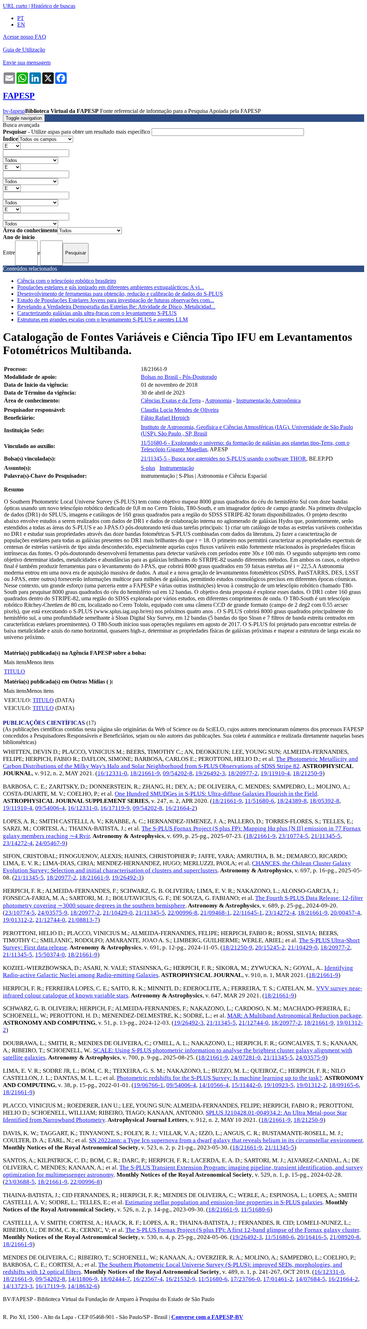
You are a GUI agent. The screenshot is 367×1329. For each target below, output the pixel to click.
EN (21, 25)
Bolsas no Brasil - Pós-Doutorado (179, 377)
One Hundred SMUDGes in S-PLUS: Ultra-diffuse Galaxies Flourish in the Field (216, 793)
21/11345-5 (325, 836)
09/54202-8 (177, 773)
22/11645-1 (247, 912)
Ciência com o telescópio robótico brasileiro (66, 281)
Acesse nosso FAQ (24, 37)
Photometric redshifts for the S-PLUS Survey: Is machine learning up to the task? (219, 1078)
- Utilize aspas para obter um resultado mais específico (77, 132)
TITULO (14, 671)
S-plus (148, 468)
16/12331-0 (112, 773)
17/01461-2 (278, 1279)
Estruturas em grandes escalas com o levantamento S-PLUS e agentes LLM (102, 319)
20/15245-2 (270, 947)
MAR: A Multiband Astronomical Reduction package (294, 1015)
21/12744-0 (50, 919)
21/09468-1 (215, 912)
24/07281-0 (246, 1057)
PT (20, 18)
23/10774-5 (293, 836)
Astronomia (218, 400)
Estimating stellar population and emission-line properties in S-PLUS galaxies (224, 1202)
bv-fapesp (14, 111)
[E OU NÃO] (12, 146)
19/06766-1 (148, 1085)
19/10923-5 (279, 1085)
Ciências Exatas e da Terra (171, 400)
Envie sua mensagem (27, 62)
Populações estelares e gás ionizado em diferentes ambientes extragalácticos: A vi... (110, 287)
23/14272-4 (18, 843)
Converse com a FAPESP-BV (207, 1317)
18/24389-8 (292, 800)
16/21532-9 (180, 1279)
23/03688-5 (20, 1181)
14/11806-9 (82, 1279)
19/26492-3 (210, 773)
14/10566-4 (214, 1085)
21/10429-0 (118, 912)
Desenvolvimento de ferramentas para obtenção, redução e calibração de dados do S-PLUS (120, 294)
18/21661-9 (145, 773)
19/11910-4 (275, 773)
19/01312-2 (18, 919)
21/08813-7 (83, 919)
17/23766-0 (245, 1279)
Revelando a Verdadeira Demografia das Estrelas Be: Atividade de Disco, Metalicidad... (116, 307)
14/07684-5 (310, 1279)
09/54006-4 (50, 808)
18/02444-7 (115, 1279)
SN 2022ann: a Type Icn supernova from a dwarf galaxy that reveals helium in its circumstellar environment (226, 1140)
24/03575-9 (52, 912)
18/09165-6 (344, 1085)
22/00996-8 (182, 912)
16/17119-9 (115, 808)
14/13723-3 (18, 1286)
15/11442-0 (246, 1085)
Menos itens (40, 662)
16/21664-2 (180, 808)
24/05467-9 (50, 843)
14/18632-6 (82, 1286)
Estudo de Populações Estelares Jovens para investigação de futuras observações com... (115, 300)
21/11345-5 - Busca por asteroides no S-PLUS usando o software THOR (223, 459)
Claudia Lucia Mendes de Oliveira (180, 410)
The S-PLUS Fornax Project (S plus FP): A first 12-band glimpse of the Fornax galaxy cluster (242, 1229)
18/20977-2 (243, 773)
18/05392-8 (324, 800)
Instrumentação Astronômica (268, 400)
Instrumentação (176, 468)
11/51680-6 (259, 800)
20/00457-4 (345, 912)
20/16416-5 (312, 1237)
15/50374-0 (50, 954)
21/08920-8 (344, 1237)
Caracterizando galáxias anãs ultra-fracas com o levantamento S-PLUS (97, 313)
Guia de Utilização (24, 50)
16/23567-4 (148, 1279)
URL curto (15, 6)
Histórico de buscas (53, 6)
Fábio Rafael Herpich (165, 418)
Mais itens (15, 662)
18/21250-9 (308, 773)
